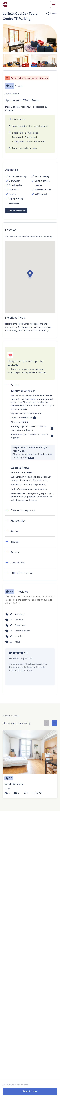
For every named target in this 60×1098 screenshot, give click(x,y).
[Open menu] (53, 4)
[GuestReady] (5, 4)
